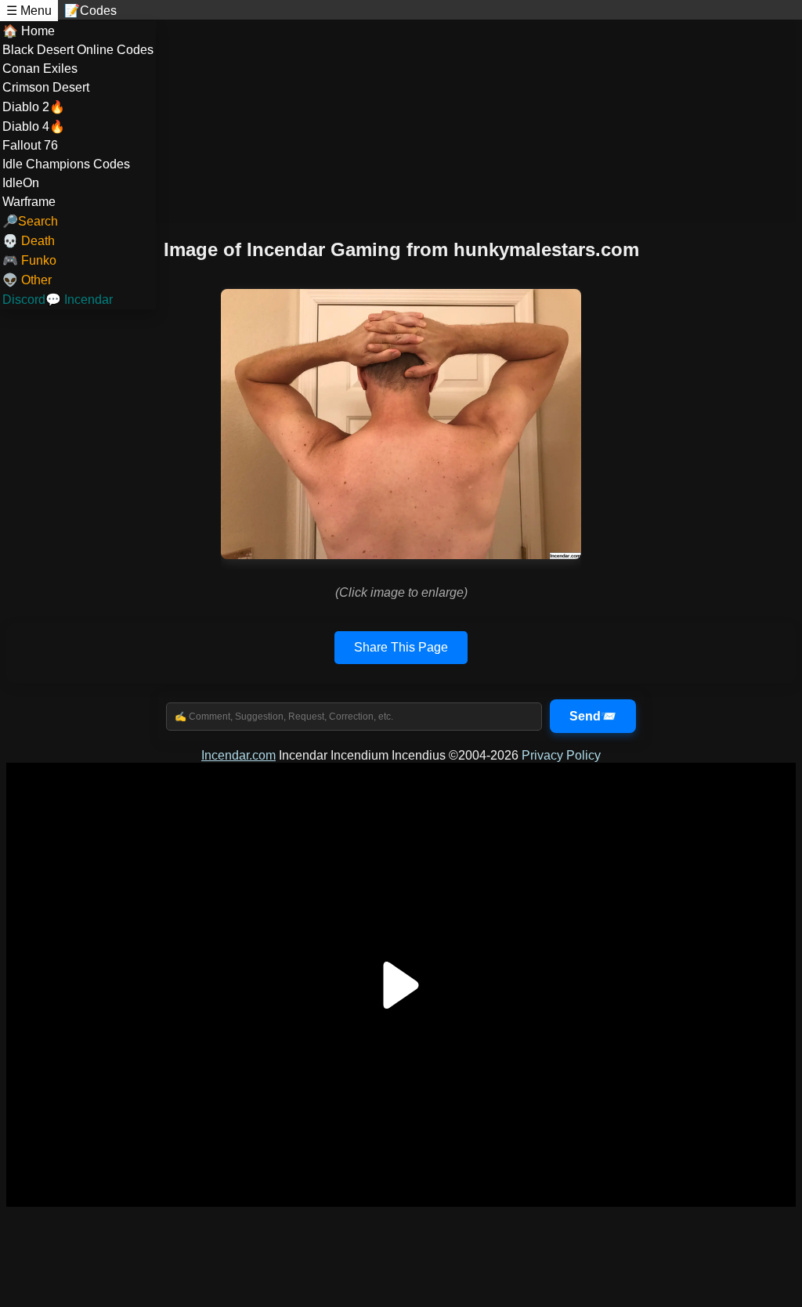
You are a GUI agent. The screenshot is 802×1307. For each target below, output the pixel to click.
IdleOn (20, 183)
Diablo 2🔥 (33, 107)
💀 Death (28, 240)
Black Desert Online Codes (78, 49)
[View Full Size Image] (401, 424)
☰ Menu (29, 10)
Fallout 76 (30, 145)
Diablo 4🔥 (33, 126)
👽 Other (27, 280)
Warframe (29, 201)
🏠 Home (28, 31)
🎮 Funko (29, 260)
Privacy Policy (561, 755)
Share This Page (401, 647)
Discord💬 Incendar (57, 299)
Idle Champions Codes (66, 164)
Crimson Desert (45, 87)
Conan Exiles (40, 68)
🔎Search (30, 221)
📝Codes (90, 10)
